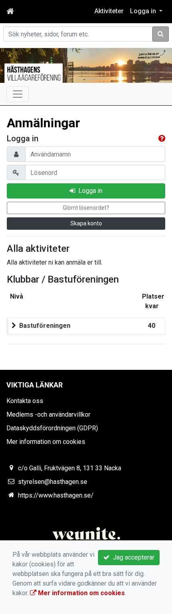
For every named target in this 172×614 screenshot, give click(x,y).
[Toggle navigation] (17, 94)
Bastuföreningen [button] (44, 325)
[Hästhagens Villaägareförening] (86, 65)
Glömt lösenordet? (86, 208)
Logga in (88, 191)
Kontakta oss (24, 401)
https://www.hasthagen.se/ (56, 495)
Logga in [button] (144, 11)
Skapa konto (86, 223)
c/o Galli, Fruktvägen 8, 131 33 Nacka (69, 468)
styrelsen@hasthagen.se (52, 482)
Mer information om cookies (45, 441)
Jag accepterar (132, 557)
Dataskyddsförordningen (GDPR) (52, 428)
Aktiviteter (109, 11)
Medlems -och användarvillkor (48, 414)
